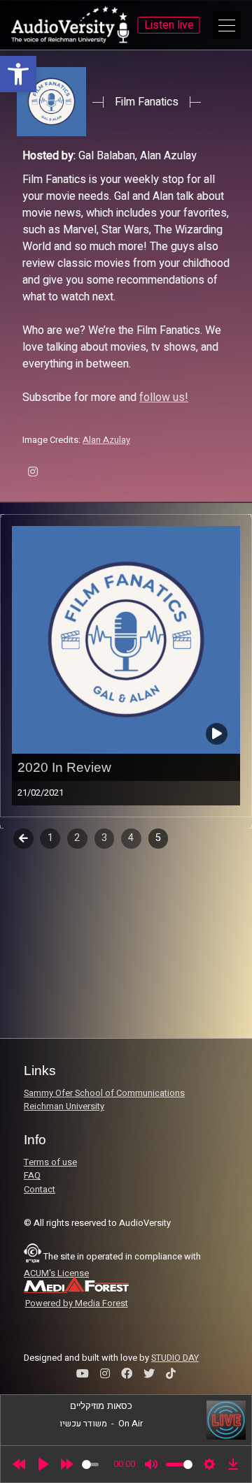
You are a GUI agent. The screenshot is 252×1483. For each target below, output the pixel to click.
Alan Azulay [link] (106, 440)
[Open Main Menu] (227, 25)
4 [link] (131, 838)
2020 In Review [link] (64, 767)
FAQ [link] (32, 1175)
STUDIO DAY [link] (175, 1358)
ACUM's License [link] (56, 1273)
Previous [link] (23, 838)
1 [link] (50, 838)
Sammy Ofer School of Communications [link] (104, 1093)
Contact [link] (39, 1189)
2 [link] (77, 838)
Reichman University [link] (64, 1106)
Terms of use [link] (50, 1162)
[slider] (90, 1464)
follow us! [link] (163, 397)
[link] (18, 74)
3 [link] (104, 838)
